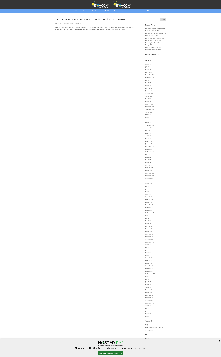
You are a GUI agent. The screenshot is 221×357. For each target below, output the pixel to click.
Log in (147, 338)
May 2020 (148, 191)
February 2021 (149, 168)
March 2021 (148, 165)
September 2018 (150, 242)
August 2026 (148, 64)
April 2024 (148, 101)
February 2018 (149, 260)
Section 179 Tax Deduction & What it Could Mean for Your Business (90, 19)
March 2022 (148, 138)
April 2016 (148, 316)
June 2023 (148, 114)
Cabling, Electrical (105, 11)
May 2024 (148, 99)
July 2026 (147, 67)
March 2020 (148, 197)
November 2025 (149, 77)
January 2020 (149, 202)
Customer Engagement (120, 11)
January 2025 (149, 91)
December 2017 (149, 266)
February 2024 (149, 104)
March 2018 (148, 258)
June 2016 (148, 311)
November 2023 (149, 107)
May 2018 (148, 252)
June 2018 (148, 250)
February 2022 (149, 141)
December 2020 (149, 173)
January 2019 (149, 231)
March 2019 (148, 226)
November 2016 (149, 298)
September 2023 (150, 109)
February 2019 (149, 229)
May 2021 (148, 160)
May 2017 (148, 284)
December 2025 (149, 75)
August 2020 (148, 183)
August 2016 (148, 306)
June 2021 (148, 157)
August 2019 (148, 215)
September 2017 (150, 274)
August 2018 (148, 244)
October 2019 (149, 210)
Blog (146, 324)
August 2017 (148, 276)
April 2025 (148, 85)
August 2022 (148, 128)
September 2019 (150, 213)
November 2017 (149, 268)
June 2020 (148, 189)
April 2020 (148, 194)
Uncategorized (149, 330)
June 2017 (148, 282)
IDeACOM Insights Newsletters (72, 23)
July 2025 (147, 80)
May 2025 (148, 83)
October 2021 (149, 149)
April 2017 (148, 287)
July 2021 (147, 154)
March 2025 (148, 88)
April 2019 (148, 223)
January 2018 (149, 263)
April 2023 (148, 117)
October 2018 (149, 239)
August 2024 (148, 96)
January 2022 (149, 144)
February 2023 (149, 120)
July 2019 (147, 218)
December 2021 (149, 146)
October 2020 (149, 178)
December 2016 (149, 295)
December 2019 (149, 205)
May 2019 (148, 221)
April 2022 (148, 136)
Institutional (133, 11)
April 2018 (148, 255)
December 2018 (149, 234)
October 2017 (149, 271)
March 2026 (148, 72)
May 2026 (148, 69)
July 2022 (147, 130)
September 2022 (150, 125)
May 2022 (148, 133)
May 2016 (148, 313)
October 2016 (149, 300)
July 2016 (147, 308)
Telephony (85, 11)
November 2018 (149, 237)
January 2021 (149, 170)
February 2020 (149, 199)
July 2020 (147, 186)
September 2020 (150, 181)
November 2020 (149, 176)
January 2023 (149, 122)
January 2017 (149, 292)
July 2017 (147, 279)
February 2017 (149, 290)
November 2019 (149, 207)
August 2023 (148, 112)
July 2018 (147, 247)
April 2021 (148, 162)
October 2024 (149, 93)
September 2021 (150, 152)
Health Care (76, 11)
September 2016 (150, 303)
